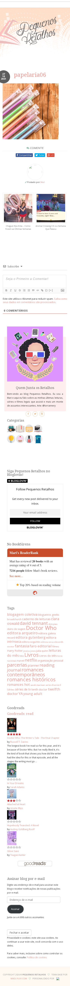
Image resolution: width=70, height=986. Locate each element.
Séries (10, 689)
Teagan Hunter (18, 854)
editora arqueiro (22, 632)
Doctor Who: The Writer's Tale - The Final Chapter (33, 737)
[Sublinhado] (15, 290)
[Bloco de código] (37, 290)
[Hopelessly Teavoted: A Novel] (11, 814)
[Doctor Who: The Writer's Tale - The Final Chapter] (11, 724)
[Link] (42, 290)
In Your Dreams (15, 783)
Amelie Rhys (16, 808)
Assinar (15, 909)
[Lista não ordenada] (28, 290)
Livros (31, 654)
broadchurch (14, 619)
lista (21, 655)
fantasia (22, 646)
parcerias (17, 665)
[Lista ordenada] (24, 290)
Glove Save (13, 851)
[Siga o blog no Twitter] (35, 414)
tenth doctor (39, 689)
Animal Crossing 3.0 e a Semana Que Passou (51, 227)
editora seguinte (30, 641)
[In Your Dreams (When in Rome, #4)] (11, 769)
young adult (32, 693)
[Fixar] (19, 290)
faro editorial (41, 646)
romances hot (18, 684)
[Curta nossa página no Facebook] (28, 414)
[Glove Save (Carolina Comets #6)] (11, 837)
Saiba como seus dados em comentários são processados (35, 300)
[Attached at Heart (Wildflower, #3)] (11, 793)
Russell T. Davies (19, 741)
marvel (20, 660)
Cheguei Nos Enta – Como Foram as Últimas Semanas (18, 227)
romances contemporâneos (26, 672)
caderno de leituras (36, 619)
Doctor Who (41, 628)
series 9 (57, 685)
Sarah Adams (17, 787)
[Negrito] (6, 290)
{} (46, 290)
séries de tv (23, 689)
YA (20, 693)
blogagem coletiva (22, 614)
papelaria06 (30, 75)
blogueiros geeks (48, 614)
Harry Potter (15, 650)
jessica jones (29, 650)
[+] (51, 290)
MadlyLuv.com (19, 978)
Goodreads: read (20, 714)
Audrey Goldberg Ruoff (22, 829)
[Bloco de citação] (33, 290)
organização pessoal (50, 660)
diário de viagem (16, 629)
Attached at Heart (16, 804)
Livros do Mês (48, 655)
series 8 (49, 685)
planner (33, 665)
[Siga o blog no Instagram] (42, 414)
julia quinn (42, 650)
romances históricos (31, 679)
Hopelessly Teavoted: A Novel (23, 825)
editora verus (47, 642)
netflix (31, 660)
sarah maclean (37, 685)
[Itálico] (10, 290)
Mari (43, 182)
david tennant (34, 623)
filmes (55, 646)
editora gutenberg (31, 637)
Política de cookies (37, 957)
